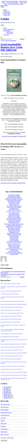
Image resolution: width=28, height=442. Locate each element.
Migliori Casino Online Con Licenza (14, 199)
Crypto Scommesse (14, 236)
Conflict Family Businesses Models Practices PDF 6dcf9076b (12, 333)
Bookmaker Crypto (14, 232)
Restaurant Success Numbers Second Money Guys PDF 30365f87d (13, 366)
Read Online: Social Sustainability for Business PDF (13, 183)
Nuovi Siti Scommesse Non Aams (14, 248)
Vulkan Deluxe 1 (5, 429)
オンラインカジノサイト (14, 243)
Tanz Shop (3, 418)
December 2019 (7, 397)
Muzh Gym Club (5, 434)
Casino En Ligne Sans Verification (10, 1)
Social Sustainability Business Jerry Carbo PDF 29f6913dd (11, 47)
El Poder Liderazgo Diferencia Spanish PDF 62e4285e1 (10, 283)
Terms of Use (7, 15)
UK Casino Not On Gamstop (14, 207)
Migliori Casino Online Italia (14, 225)
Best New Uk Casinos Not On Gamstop (14, 224)
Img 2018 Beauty (5, 407)
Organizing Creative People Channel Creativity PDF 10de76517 (12, 350)
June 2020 (6, 389)
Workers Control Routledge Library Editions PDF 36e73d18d (11, 356)
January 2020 (7, 396)
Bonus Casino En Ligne (14, 251)
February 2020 (7, 395)
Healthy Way (4, 423)
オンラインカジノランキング (14, 211)
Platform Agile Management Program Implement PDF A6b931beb (12, 301)
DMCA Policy (7, 12)
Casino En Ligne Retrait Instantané (14, 253)
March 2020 (6, 393)
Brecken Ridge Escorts (6, 412)
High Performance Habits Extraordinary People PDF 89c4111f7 (12, 307)
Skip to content (4, 5)
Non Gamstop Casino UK (14, 228)
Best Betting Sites (14, 208)
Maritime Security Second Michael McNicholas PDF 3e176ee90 (12, 313)
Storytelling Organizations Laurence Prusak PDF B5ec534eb (11, 369)
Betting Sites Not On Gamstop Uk (14, 226)
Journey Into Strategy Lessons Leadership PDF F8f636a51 (11, 316)
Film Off (3, 420)
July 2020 (6, 388)
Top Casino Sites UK (14, 214)
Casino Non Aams (14, 237)
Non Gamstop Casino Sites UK (14, 205)
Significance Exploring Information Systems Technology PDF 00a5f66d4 (14, 304)
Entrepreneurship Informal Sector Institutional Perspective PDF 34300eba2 (14, 375)
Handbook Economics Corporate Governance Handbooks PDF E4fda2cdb (14, 372)
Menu (2, 6)
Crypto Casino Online (14, 247)
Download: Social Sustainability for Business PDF (14, 136)
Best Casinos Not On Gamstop (16, 4)
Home (5, 9)
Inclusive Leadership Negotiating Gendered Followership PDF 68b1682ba (14, 353)
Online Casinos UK (14, 204)
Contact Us (6, 11)
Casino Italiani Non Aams (14, 201)
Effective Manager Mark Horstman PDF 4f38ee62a (10, 336)
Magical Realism (5, 409)
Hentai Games (4, 431)
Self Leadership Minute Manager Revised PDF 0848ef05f (11, 359)
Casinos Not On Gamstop (12, 2)
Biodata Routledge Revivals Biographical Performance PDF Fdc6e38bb (13, 344)
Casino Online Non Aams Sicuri (14, 241)
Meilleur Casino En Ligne (14, 244)
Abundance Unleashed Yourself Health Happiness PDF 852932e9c (12, 347)
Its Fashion (3, 426)
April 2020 (6, 392)
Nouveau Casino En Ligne (14, 235)
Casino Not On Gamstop (14, 194)
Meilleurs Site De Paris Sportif (14, 233)
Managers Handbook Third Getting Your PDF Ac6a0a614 (11, 319)
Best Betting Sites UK (14, 222)
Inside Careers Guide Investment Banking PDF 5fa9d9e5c (11, 291)
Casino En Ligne (14, 250)
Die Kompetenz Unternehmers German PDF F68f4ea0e (10, 322)
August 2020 (7, 386)
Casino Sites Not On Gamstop (14, 197)
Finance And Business (9, 29)
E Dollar (5, 18)
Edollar (4, 53)
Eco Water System (5, 415)
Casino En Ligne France (14, 246)
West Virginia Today (5, 404)
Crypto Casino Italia (14, 240)
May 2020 (6, 391)
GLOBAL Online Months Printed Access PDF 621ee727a (11, 310)
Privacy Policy (7, 13)
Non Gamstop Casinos (14, 203)
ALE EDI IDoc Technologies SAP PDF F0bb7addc (10, 294)
